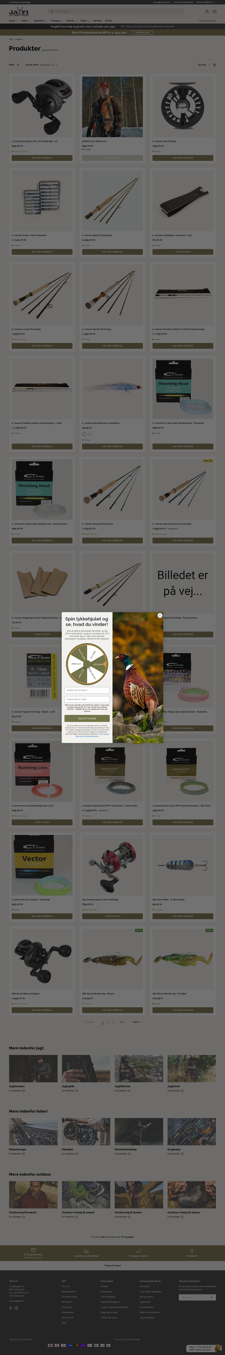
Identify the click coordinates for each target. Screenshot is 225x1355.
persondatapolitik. (92, 736)
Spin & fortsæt (87, 718)
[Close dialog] (160, 615)
